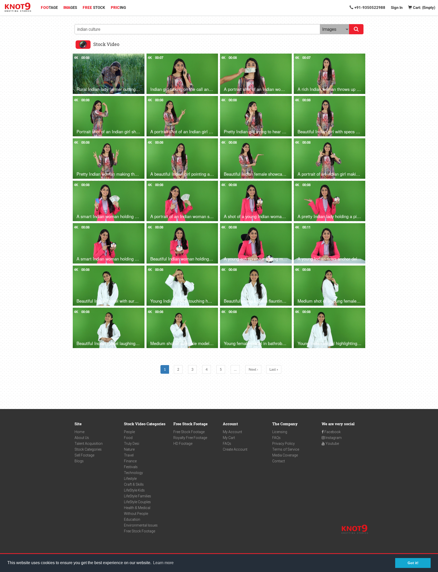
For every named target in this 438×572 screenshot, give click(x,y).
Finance (130, 461)
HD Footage (182, 444)
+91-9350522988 (369, 7)
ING (118, 7)
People (129, 432)
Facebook (332, 432)
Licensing (279, 432)
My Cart (229, 438)
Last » (273, 369)
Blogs (79, 461)
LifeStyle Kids (134, 490)
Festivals (131, 467)
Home (79, 432)
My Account (232, 432)
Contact (278, 461)
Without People (136, 514)
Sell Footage (84, 455)
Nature (129, 449)
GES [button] (70, 7)
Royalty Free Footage (190, 438)
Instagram (333, 438)
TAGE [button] (49, 7)
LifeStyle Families (137, 496)
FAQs (227, 444)
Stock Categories (88, 449)
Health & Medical (137, 508)
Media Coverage (285, 455)
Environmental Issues (141, 525)
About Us (82, 438)
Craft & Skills (134, 484)
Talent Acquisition (89, 444)
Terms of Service (285, 449)
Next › (253, 369)
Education (132, 519)
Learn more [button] (163, 563)
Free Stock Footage (139, 531)
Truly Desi (131, 444)
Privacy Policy (283, 444)
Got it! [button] (413, 563)
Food (128, 438)
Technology (133, 473)
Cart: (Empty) (423, 7)
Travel (129, 455)
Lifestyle (130, 479)
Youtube (332, 444)
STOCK (94, 7)
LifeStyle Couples (137, 502)
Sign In (397, 7)
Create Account (235, 449)
